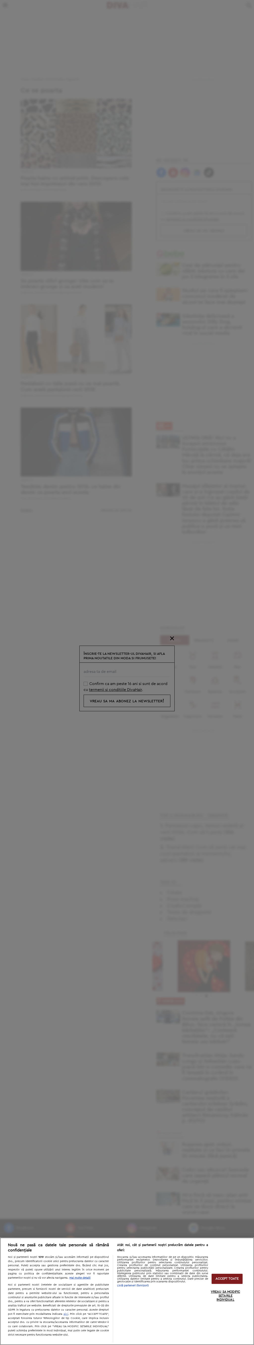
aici (66, 1313)
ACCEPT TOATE (227, 1278)
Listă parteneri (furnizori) (133, 1285)
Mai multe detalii (80, 1277)
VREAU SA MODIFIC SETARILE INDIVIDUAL (225, 1296)
